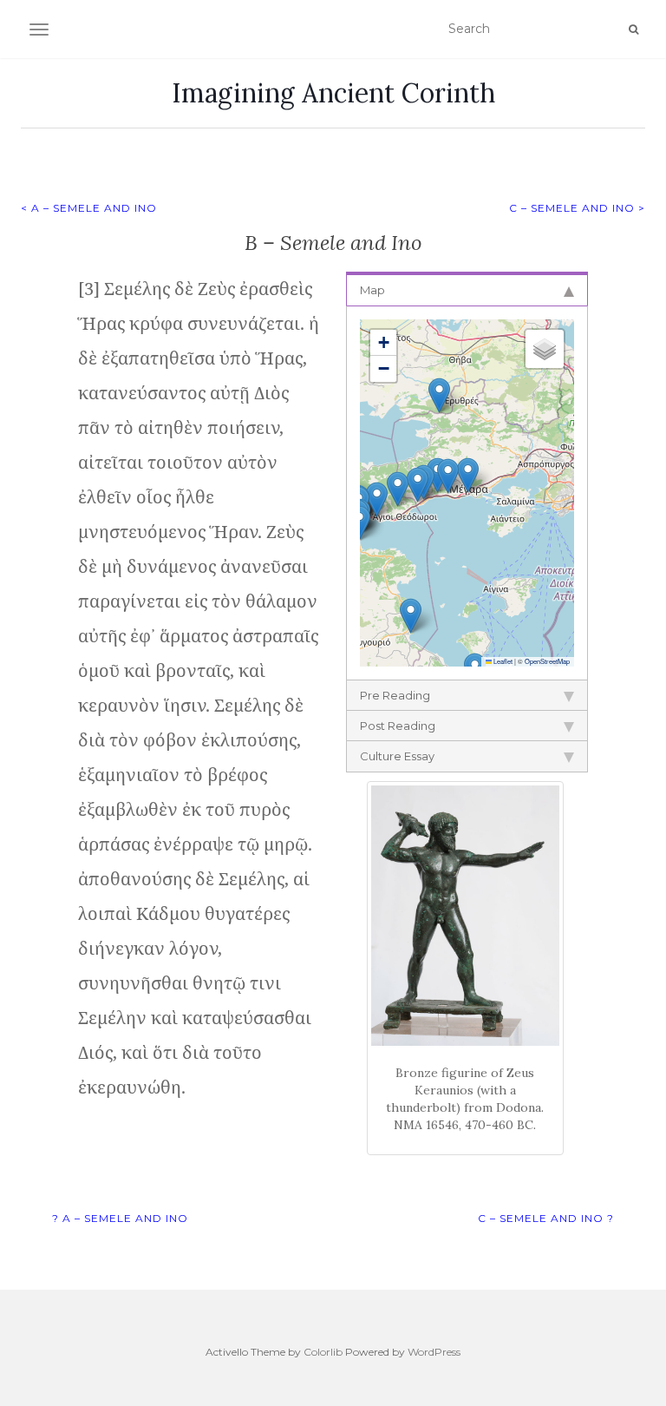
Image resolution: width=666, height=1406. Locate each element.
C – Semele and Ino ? (546, 1218)
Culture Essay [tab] (397, 756)
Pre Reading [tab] (395, 695)
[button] (439, 395)
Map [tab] (372, 290)
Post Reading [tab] (397, 726)
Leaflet (502, 661)
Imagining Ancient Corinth (333, 93)
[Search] (633, 29)
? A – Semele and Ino (120, 1218)
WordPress (434, 1351)
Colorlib (323, 1351)
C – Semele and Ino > (577, 207)
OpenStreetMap (547, 661)
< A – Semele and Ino (89, 207)
